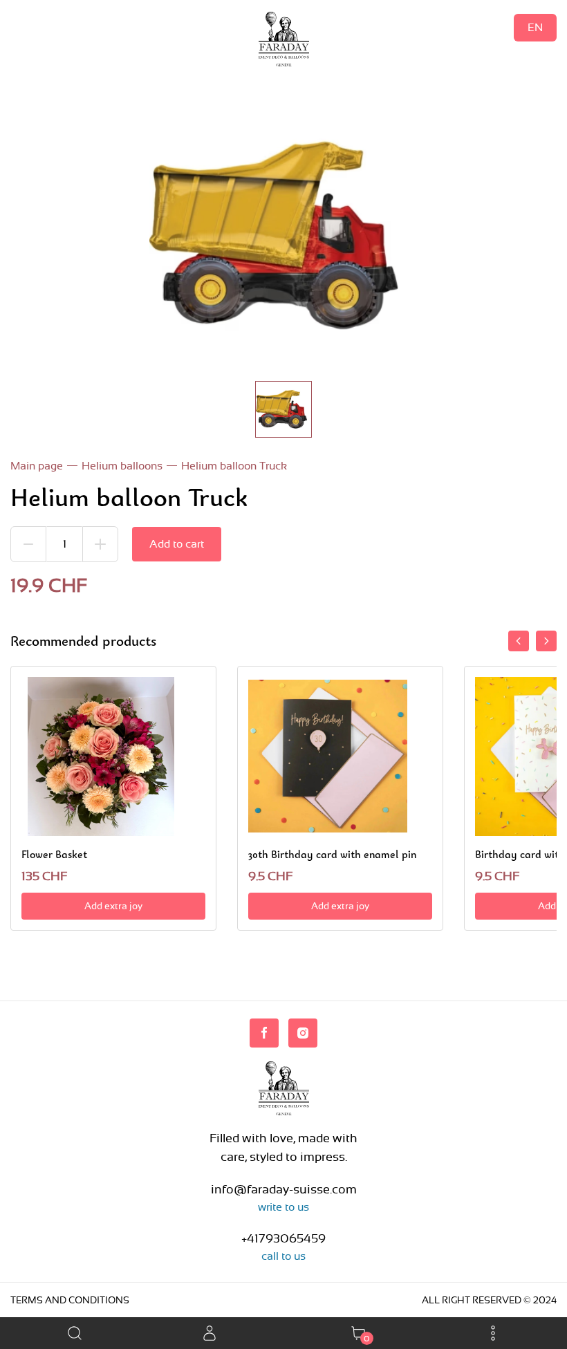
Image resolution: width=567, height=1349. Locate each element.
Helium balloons (122, 466)
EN (535, 27)
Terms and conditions (69, 1299)
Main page (36, 466)
